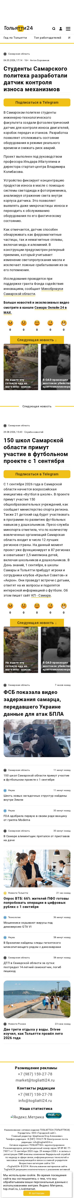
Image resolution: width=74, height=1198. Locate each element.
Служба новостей (33, 432)
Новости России (17, 1024)
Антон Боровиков (39, 60)
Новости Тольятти (18, 893)
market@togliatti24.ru (35, 1080)
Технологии (14, 917)
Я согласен (36, 1193)
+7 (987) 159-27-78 (35, 1074)
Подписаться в (37, 102)
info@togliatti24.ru (35, 1100)
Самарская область (19, 54)
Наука (11, 790)
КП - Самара (41, 595)
